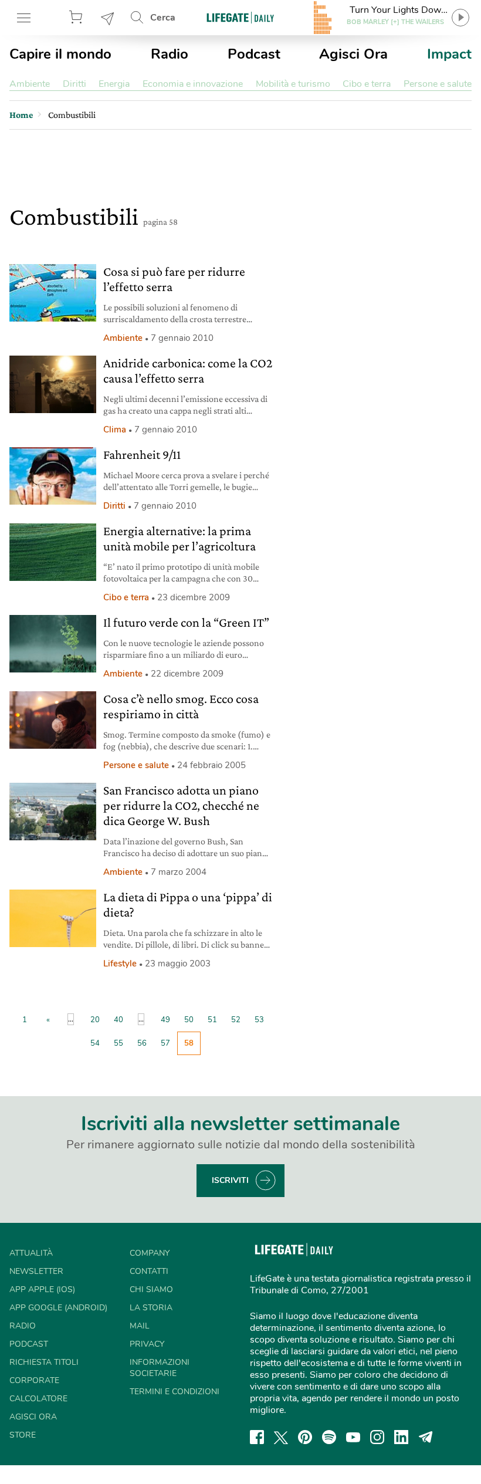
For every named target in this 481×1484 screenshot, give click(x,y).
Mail (140, 1325)
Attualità (31, 1253)
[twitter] (281, 1437)
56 (142, 1043)
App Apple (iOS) (42, 1289)
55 (118, 1043)
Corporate (34, 1380)
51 (212, 1020)
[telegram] (426, 1437)
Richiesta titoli (44, 1362)
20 (95, 1020)
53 (259, 1020)
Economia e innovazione (193, 83)
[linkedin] (401, 1437)
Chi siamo (151, 1289)
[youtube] (353, 1437)
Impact (449, 54)
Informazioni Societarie (159, 1368)
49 (165, 1020)
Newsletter (108, 17)
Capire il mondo (60, 54)
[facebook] (257, 1437)
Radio (169, 54)
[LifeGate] (240, 17)
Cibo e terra (367, 83)
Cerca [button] (162, 17)
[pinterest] (305, 1437)
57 (165, 1043)
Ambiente (29, 83)
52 (235, 1020)
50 (189, 1020)
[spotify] (329, 1437)
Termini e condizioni (174, 1391)
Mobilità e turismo (293, 83)
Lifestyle (120, 963)
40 (118, 1020)
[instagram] (377, 1437)
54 (95, 1043)
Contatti (149, 1271)
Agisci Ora (353, 54)
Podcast (254, 54)
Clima (114, 429)
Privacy (147, 1344)
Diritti (74, 83)
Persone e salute (438, 83)
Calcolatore (38, 1398)
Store (77, 17)
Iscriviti (230, 1180)
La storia (151, 1307)
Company (150, 1253)
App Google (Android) (58, 1307)
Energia (114, 83)
